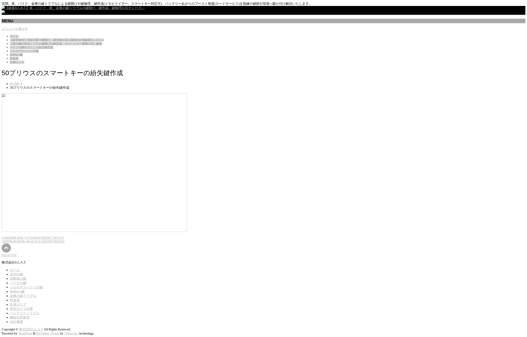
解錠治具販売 (20, 317)
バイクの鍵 (18, 283)
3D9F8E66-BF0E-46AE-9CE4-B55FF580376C (33, 241)
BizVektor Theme (47, 333)
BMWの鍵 (17, 291)
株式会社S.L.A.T (31, 329)
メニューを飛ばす (15, 29)
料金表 (15, 300)
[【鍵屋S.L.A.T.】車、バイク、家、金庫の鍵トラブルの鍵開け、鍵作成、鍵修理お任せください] (73, 8)
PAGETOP (9, 255)
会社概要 (16, 321)
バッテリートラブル (25, 313)
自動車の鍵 (18, 278)
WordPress (25, 333)
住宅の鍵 (16, 274)
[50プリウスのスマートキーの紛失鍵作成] (94, 230)
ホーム (15, 270)
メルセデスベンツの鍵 (26, 287)
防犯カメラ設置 (21, 309)
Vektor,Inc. (71, 333)
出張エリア (18, 304)
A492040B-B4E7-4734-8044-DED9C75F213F (33, 237)
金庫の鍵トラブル (23, 296)
